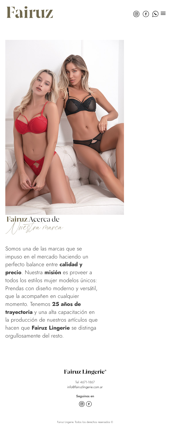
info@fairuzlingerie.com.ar (85, 387)
